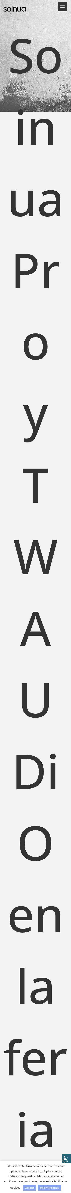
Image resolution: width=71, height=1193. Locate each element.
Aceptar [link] (29, 1187)
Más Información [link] (49, 1187)
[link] (66, 1158)
